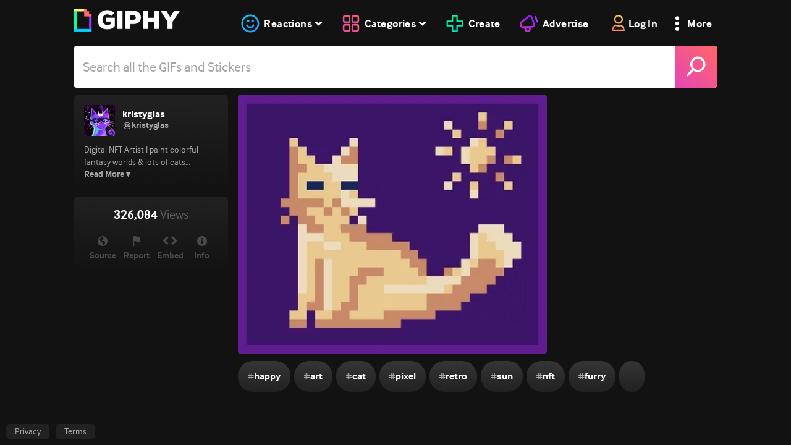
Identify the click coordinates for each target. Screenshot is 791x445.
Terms (75, 431)
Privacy (28, 431)
